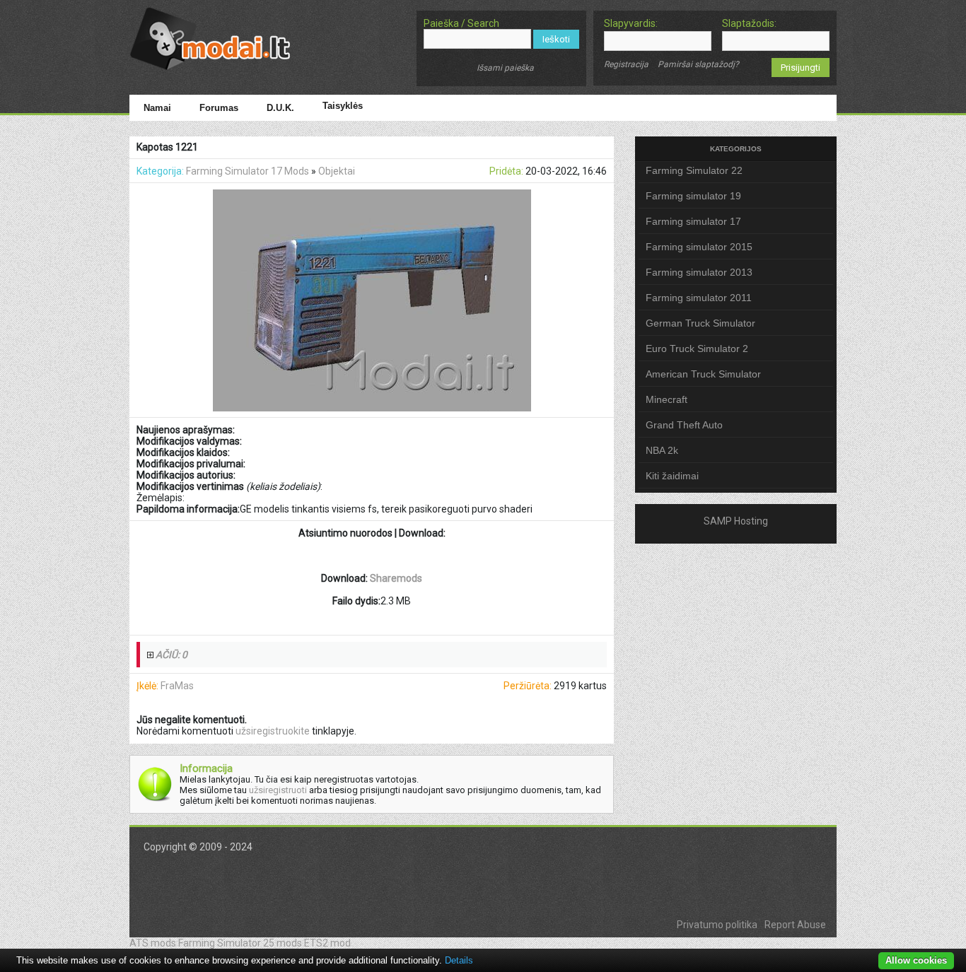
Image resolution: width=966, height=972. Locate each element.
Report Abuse (795, 924)
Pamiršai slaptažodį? (698, 64)
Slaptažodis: (749, 23)
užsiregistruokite (272, 731)
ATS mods (152, 943)
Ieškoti (556, 39)
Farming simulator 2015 (699, 246)
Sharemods (396, 578)
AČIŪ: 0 (171, 654)
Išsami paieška (505, 68)
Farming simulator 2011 (699, 297)
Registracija (626, 64)
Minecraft (666, 399)
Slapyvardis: (631, 23)
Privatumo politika (717, 924)
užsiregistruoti (278, 790)
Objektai (336, 171)
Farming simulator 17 (693, 221)
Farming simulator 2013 (699, 272)
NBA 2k (662, 450)
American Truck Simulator (703, 374)
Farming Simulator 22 (694, 170)
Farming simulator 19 (693, 195)
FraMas (177, 685)
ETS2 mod (327, 943)
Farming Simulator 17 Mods (247, 171)
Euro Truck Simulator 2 (697, 348)
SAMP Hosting (736, 521)
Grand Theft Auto (684, 425)
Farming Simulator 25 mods (240, 943)
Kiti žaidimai (672, 475)
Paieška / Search (461, 23)
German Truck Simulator (700, 323)
